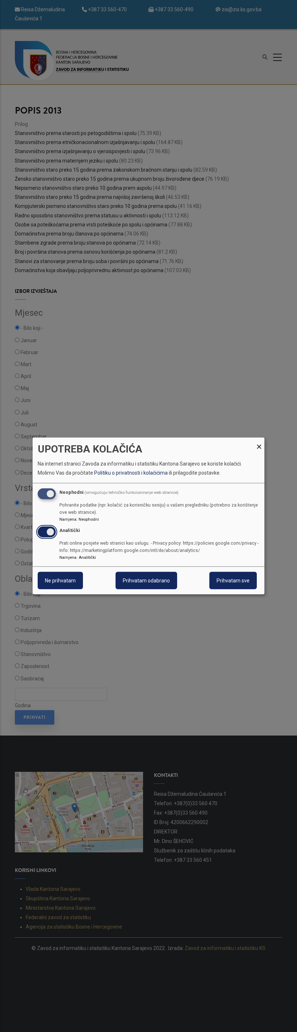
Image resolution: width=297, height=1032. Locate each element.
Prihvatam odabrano (146, 580)
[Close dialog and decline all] (259, 442)
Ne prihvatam (60, 580)
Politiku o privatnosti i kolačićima (131, 473)
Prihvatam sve (233, 580)
